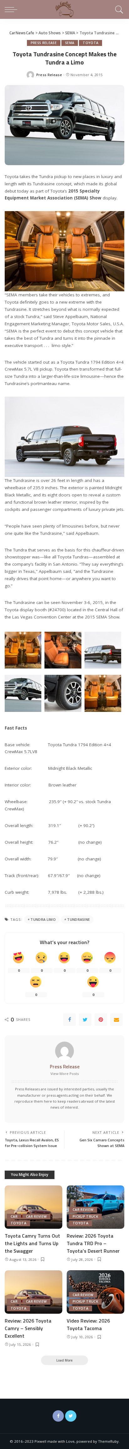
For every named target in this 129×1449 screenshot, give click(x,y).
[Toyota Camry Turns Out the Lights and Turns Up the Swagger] (33, 1207)
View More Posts (64, 1073)
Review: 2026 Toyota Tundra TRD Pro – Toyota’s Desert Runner (93, 1243)
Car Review (36, 1216)
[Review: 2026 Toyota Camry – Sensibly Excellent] (33, 1292)
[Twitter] (85, 1019)
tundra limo (43, 919)
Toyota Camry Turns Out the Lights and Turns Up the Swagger (32, 1243)
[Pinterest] (101, 1019)
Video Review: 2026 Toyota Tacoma (88, 1324)
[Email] (116, 1019)
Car (14, 1216)
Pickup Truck (85, 1216)
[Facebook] (69, 1019)
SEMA (69, 43)
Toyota (90, 43)
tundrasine (78, 919)
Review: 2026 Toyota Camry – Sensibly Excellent (28, 1328)
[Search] (118, 9)
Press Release (44, 43)
